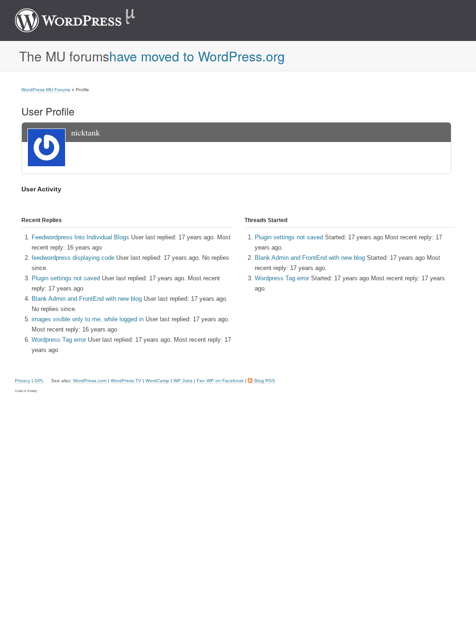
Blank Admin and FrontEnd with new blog (87, 298)
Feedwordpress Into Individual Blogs (80, 237)
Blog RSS (264, 380)
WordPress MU (85, 20)
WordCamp (157, 380)
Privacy (22, 380)
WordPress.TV (126, 380)
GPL (39, 380)
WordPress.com (89, 380)
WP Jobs (182, 380)
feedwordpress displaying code (73, 257)
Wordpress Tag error (59, 339)
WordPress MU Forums (45, 89)
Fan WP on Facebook (220, 380)
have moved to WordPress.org (197, 55)
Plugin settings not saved (66, 278)
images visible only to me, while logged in (88, 319)
